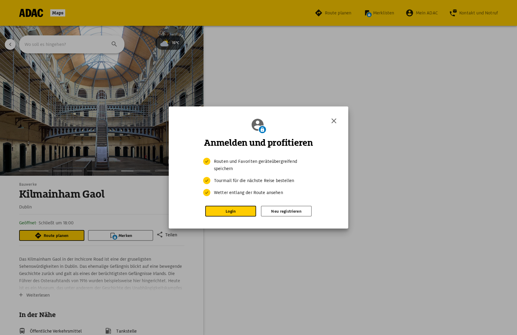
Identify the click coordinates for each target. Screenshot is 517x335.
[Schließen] (334, 121)
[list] (258, 177)
